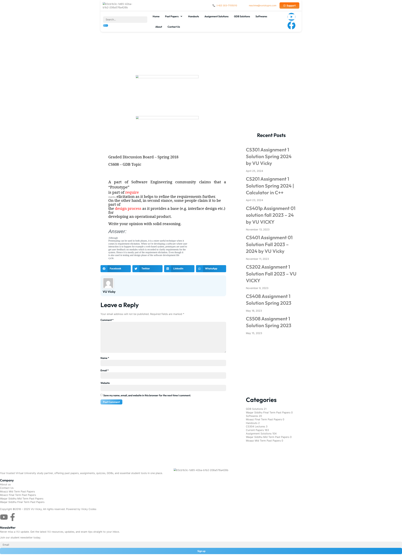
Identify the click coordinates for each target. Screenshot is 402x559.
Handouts (193, 16)
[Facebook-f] (291, 25)
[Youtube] (291, 17)
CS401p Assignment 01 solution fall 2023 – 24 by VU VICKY (270, 215)
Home (156, 16)
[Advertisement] (201, 45)
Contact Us (174, 26)
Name (104, 358)
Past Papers (172, 16)
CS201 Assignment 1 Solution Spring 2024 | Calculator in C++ (270, 186)
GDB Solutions (242, 16)
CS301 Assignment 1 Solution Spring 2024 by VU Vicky (269, 156)
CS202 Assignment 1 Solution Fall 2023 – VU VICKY (271, 274)
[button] (115, 268)
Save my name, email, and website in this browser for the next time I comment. (147, 395)
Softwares (261, 16)
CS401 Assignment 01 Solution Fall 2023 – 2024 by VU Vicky (269, 244)
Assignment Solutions (216, 16)
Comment (107, 320)
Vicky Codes (88, 509)
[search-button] (105, 25)
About (158, 26)
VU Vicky (36, 509)
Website (105, 382)
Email (104, 370)
